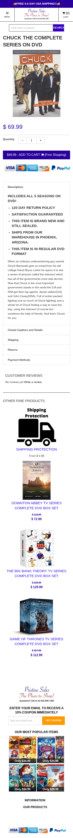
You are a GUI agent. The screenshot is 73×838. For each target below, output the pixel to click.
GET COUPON (53, 720)
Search (58, 27)
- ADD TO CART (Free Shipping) (36, 154)
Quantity (8, 139)
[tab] (36, 187)
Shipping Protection (36, 449)
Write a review (33, 382)
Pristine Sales (41, 816)
